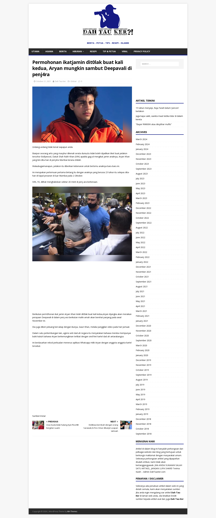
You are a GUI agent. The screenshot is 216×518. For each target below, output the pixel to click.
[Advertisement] (82, 284)
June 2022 (140, 237)
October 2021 (142, 276)
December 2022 (143, 208)
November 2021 (143, 271)
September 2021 (143, 281)
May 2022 (140, 242)
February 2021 (142, 315)
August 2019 (142, 379)
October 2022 (142, 217)
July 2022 (140, 232)
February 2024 (142, 144)
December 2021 (143, 266)
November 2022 (143, 212)
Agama (49, 51)
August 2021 (142, 286)
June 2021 (140, 296)
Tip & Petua (109, 51)
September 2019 (143, 374)
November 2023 (143, 159)
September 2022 (143, 222)
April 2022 (140, 247)
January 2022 (142, 262)
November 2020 (143, 330)
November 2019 (143, 365)
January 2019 (142, 414)
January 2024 (142, 149)
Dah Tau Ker (60, 81)
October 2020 (142, 335)
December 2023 (143, 154)
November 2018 (143, 423)
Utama (35, 51)
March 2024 (141, 139)
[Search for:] (159, 63)
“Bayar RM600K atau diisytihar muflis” (154, 124)
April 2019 (140, 399)
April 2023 (140, 193)
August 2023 (142, 173)
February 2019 (142, 409)
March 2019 (141, 404)
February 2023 (142, 203)
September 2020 (143, 340)
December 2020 (143, 325)
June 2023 (140, 183)
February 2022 (142, 257)
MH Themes (72, 511)
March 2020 (141, 345)
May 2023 (140, 188)
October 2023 (142, 163)
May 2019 (140, 394)
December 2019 (143, 360)
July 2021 (140, 291)
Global (73, 81)
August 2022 (142, 227)
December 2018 (143, 419)
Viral (125, 51)
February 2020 (142, 350)
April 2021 (140, 306)
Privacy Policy (142, 51)
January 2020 (142, 355)
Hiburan (77, 51)
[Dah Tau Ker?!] (108, 33)
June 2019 (140, 389)
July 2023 (140, 178)
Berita (63, 51)
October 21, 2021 (43, 81)
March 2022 (141, 252)
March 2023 (141, 198)
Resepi (93, 51)
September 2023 (143, 168)
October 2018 (142, 428)
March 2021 (141, 311)
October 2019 (142, 370)
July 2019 (140, 384)
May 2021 (140, 301)
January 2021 (142, 320)
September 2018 (143, 433)
